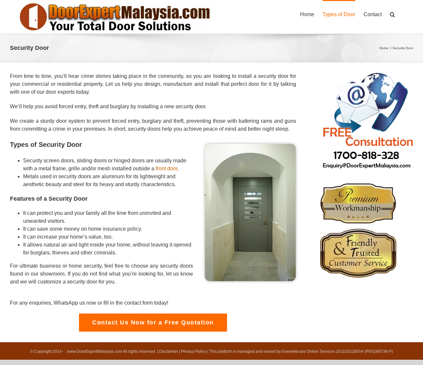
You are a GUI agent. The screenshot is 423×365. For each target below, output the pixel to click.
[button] (392, 14)
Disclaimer (168, 351)
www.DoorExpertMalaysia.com (95, 351)
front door (166, 168)
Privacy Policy (193, 351)
